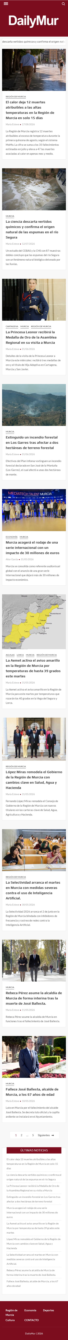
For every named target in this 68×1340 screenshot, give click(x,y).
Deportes (48, 1310)
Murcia (10, 216)
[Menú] (5, 3)
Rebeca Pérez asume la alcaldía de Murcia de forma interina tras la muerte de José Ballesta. (34, 998)
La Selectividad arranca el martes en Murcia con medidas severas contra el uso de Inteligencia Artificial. (32, 1259)
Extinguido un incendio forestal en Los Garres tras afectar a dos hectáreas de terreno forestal (32, 442)
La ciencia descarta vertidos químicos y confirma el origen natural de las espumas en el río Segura (34, 1177)
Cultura (10, 1320)
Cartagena (12, 326)
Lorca (20, 655)
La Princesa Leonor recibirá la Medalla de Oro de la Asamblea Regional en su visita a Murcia (31, 337)
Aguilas (10, 655)
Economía (11, 537)
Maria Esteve (12, 124)
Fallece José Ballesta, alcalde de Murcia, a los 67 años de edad (32, 1283)
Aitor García (12, 559)
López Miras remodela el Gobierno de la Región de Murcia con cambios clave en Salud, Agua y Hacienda (34, 1244)
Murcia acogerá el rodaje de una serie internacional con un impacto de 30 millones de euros (32, 547)
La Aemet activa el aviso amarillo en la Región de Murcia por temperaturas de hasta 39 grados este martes (33, 1228)
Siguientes (44, 1135)
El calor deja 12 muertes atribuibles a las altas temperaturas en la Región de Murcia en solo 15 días (32, 1164)
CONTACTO (31, 1320)
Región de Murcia (16, 96)
